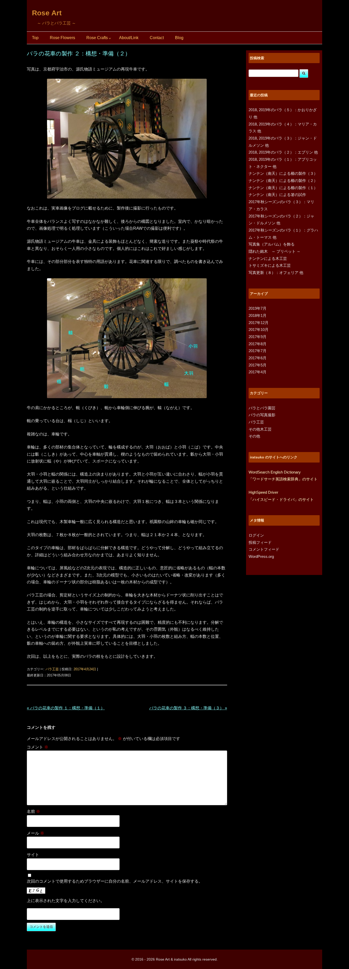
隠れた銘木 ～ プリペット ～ (274, 251)
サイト (33, 854)
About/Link (128, 38)
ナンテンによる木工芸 (268, 258)
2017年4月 (257, 372)
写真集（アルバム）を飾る (272, 244)
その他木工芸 (260, 429)
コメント (37, 747)
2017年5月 (257, 365)
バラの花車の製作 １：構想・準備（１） (66, 708)
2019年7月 (257, 308)
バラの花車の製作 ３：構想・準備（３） (188, 708)
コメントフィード (264, 549)
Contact (157, 38)
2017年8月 (257, 344)
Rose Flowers (62, 38)
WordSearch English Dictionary (275, 472)
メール (35, 833)
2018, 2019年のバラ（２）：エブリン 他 (283, 152)
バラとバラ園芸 (262, 408)
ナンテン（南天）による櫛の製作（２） (283, 180)
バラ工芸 (52, 669)
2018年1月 (257, 315)
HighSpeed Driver (263, 492)
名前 (33, 811)
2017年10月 (259, 329)
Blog (179, 38)
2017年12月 (259, 322)
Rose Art (47, 13)
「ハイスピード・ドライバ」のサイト (281, 499)
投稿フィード (260, 542)
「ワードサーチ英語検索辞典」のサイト (283, 479)
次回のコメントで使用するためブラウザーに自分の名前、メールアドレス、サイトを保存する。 (115, 881)
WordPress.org (261, 556)
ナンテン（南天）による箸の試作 (277, 194)
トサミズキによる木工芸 (270, 265)
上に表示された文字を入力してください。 (65, 900)
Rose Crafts (97, 38)
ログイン (256, 535)
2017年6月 (257, 358)
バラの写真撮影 (262, 415)
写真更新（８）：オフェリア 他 (276, 272)
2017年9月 (257, 336)
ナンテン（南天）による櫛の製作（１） (283, 188)
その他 (254, 436)
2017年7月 (257, 351)
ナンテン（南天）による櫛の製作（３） (283, 173)
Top (35, 38)
